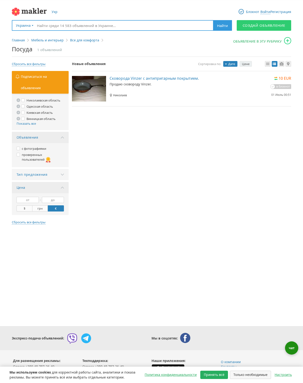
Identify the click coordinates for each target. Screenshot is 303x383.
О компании (231, 362)
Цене (246, 64)
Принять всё (214, 374)
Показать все (26, 123)
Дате (231, 64)
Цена (21, 187)
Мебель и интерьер (47, 40)
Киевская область (40, 112)
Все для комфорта (84, 40)
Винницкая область (41, 119)
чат (291, 348)
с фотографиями (34, 148)
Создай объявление (264, 25)
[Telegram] (86, 338)
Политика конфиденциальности (171, 374)
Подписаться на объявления (34, 82)
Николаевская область (43, 100)
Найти (222, 25)
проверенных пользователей (33, 157)
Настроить (283, 374)
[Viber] (72, 338)
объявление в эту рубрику (257, 41)
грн (40, 208)
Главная (18, 40)
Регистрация (280, 11)
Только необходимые (250, 374)
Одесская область (40, 106)
